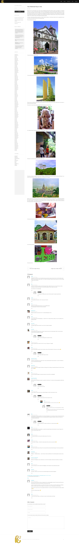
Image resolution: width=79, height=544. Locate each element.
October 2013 (16, 126)
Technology (17, 163)
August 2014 (16, 117)
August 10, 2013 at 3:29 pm (47, 475)
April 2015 (16, 110)
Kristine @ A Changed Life (34, 457)
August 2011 (16, 148)
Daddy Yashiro (33, 451)
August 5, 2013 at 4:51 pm (40, 353)
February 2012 (16, 143)
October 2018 (16, 78)
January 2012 (16, 144)
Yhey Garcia (32, 323)
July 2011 (16, 149)
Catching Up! (16, 23)
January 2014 (16, 123)
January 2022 (16, 59)
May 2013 (16, 130)
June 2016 (16, 98)
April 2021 (16, 61)
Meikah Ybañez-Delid (34, 378)
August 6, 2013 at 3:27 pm (47, 401)
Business (16, 156)
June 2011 (16, 150)
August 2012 (16, 138)
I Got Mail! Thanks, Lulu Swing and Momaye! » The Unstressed (35, 475)
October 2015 (16, 105)
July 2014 (16, 118)
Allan (32, 463)
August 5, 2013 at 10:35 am (34, 366)
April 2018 (16, 83)
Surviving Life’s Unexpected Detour (19, 18)
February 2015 (16, 112)
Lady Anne (32, 329)
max (31, 372)
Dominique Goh (33, 310)
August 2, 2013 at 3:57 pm (34, 311)
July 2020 (16, 65)
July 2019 (16, 73)
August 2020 (16, 64)
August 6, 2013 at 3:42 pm (49, 406)
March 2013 (16, 132)
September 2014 (16, 116)
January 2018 (16, 86)
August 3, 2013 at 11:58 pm (34, 330)
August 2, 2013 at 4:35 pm (34, 317)
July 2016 (16, 97)
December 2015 (16, 103)
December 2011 (16, 145)
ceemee (32, 390)
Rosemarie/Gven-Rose (34, 358)
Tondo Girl (32, 469)
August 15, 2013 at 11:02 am (34, 481)
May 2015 (16, 109)
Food (15, 159)
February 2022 (16, 58)
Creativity (16, 157)
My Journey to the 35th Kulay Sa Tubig (19, 17)
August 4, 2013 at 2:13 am (34, 348)
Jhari (32, 427)
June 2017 (16, 91)
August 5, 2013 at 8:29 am (34, 359)
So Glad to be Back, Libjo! (18, 22)
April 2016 (16, 100)
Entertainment (17, 158)
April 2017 (16, 93)
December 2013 (16, 124)
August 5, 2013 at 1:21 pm (34, 373)
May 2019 (16, 74)
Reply (31, 290)
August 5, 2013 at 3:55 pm (34, 391)
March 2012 (16, 142)
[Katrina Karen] (18, 539)
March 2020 (16, 67)
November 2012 (16, 135)
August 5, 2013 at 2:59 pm (34, 379)
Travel (16, 164)
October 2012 (16, 136)
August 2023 (16, 54)
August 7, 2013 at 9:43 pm (34, 464)
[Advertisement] (20, 182)
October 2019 (16, 71)
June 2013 (16, 129)
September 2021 (16, 60)
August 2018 (16, 80)
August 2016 (16, 96)
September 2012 (16, 137)
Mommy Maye (33, 365)
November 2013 (16, 125)
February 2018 (16, 85)
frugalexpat (32, 480)
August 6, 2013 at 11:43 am (41, 422)
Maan (44, 400)
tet (31, 341)
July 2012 (16, 139)
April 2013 (16, 131)
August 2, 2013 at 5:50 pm (34, 324)
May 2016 (16, 99)
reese (31, 303)
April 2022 (16, 57)
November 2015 (16, 104)
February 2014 (16, 122)
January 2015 (16, 113)
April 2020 (16, 66)
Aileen (32, 316)
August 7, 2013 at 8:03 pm (34, 458)
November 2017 (16, 87)
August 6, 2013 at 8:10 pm (34, 452)
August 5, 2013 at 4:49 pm (40, 385)
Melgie (32, 276)
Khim (32, 347)
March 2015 (16, 111)
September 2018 (16, 79)
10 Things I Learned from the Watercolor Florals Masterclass (19, 37)
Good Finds (16, 160)
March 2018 (16, 84)
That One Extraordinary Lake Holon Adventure (18, 47)
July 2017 (16, 90)
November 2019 (16, 70)
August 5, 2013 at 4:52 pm (40, 336)
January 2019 (16, 77)
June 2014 (16, 119)
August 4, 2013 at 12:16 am (34, 342)
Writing (16, 165)
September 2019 (16, 72)
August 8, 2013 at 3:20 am (34, 470)
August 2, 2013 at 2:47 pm (34, 304)
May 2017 (16, 92)
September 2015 (16, 106)
